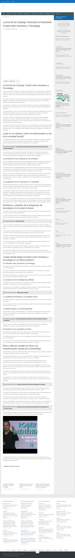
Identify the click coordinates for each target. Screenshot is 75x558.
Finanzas (14, 13)
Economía (9, 13)
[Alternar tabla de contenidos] (17, 81)
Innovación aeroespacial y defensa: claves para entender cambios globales (63, 201)
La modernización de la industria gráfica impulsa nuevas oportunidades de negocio (46, 522)
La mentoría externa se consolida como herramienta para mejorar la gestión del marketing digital (28, 533)
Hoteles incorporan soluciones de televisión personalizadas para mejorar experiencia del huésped (46, 530)
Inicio (3, 1)
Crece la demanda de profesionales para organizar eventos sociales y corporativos (63, 176)
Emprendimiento (59, 63)
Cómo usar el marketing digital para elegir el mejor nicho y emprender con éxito (63, 126)
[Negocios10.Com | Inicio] (12, 7)
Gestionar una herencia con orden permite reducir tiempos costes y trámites (63, 506)
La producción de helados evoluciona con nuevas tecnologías (8, 486)
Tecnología (47, 13)
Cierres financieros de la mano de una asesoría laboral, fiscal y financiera (10, 506)
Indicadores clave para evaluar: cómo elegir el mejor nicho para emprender (62, 105)
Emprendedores (27, 13)
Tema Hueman (16, 555)
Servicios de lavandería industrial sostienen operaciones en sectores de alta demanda (28, 541)
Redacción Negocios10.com (11, 29)
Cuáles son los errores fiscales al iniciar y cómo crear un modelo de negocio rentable (63, 528)
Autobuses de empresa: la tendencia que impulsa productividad (26, 506)
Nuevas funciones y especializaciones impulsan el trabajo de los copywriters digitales (64, 151)
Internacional (34, 13)
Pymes (57, 219)
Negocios (20, 13)
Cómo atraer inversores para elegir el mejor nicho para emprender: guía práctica (64, 50)
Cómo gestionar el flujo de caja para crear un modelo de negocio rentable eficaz (63, 536)
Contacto (13, 1)
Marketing (41, 13)
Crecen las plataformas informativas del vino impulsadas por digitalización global (10, 533)
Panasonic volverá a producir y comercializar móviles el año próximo (26, 486)
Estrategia (58, 511)
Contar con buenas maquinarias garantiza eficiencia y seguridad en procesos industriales (43, 486)
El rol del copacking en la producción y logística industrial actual (45, 538)
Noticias (7, 1)
